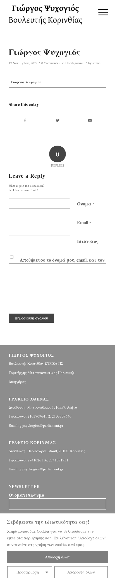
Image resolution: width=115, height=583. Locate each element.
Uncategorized (74, 63)
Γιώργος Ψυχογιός (26, 81)
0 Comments (49, 63)
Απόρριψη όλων (81, 572)
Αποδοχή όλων (57, 557)
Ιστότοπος (87, 241)
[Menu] (99, 12)
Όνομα (85, 203)
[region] (57, 548)
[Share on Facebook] (25, 120)
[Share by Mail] (90, 120)
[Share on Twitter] (58, 120)
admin (96, 63)
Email (84, 222)
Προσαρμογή (27, 572)
